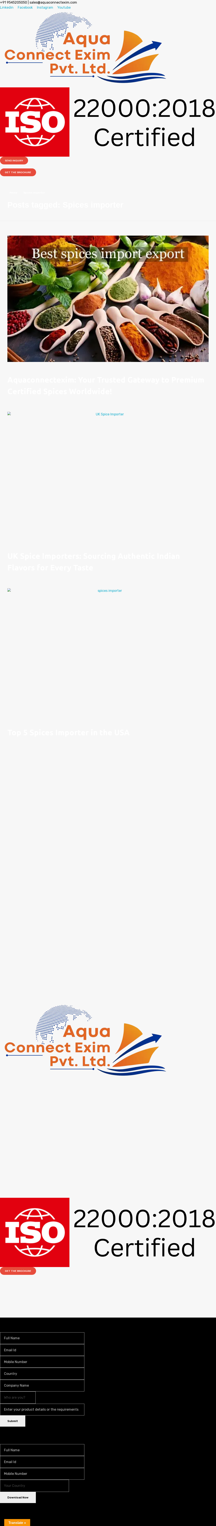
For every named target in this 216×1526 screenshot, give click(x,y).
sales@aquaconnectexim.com (53, 2)
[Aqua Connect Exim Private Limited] (85, 48)
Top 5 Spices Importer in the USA (68, 732)
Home (13, 192)
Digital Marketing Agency (123, 1281)
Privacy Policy (27, 1307)
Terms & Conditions (38, 1291)
